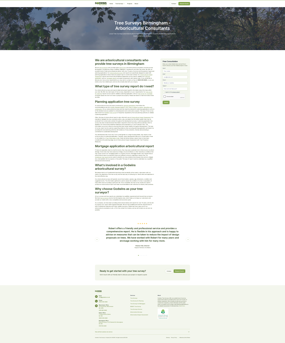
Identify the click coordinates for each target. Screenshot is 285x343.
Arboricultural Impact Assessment (141, 117)
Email (164, 74)
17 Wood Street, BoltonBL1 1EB (105, 315)
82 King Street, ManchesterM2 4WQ (106, 307)
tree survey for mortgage (145, 93)
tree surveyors (103, 67)
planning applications (129, 105)
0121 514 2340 (102, 326)
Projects (129, 3)
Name (164, 68)
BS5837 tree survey (110, 112)
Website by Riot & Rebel (184, 337)
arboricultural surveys (116, 73)
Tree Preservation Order (112, 138)
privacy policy (176, 92)
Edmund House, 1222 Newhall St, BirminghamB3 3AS (111, 323)
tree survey (122, 67)
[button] (120, 3)
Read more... (182, 306)
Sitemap (168, 337)
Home (111, 3)
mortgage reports (112, 78)
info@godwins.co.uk (104, 297)
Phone (164, 80)
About (136, 3)
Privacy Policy (174, 337)
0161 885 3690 (103, 310)
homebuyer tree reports (102, 157)
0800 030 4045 (103, 301)
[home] (101, 3)
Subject (165, 85)
